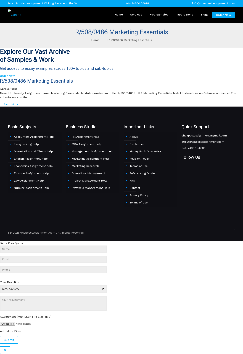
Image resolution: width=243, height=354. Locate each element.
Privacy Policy (139, 195)
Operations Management (88, 173)
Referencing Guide (142, 173)
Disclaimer (137, 144)
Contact (135, 188)
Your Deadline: (10, 282)
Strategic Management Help (91, 188)
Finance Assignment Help (31, 173)
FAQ (132, 180)
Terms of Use (139, 166)
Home (95, 40)
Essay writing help (26, 144)
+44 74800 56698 (137, 3)
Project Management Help (89, 180)
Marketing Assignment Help (91, 158)
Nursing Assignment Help (31, 188)
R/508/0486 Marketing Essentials (129, 40)
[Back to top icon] (231, 233)
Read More (10, 104)
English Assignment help (31, 158)
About (134, 136)
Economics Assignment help (33, 166)
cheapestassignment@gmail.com (204, 135)
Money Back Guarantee (145, 151)
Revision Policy (139, 158)
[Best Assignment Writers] (14, 15)
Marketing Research (85, 166)
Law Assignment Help (29, 180)
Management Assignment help (92, 151)
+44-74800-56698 (193, 148)
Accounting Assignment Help (34, 136)
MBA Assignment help (87, 144)
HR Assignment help (85, 136)
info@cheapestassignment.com (213, 3)
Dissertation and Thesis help (33, 151)
